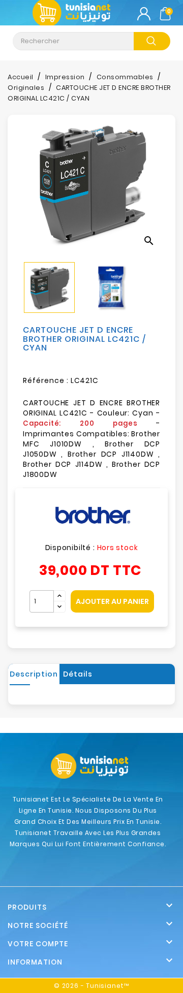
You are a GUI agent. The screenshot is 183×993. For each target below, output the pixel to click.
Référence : (46, 380)
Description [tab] (34, 674)
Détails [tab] (78, 674)
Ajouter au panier (112, 601)
